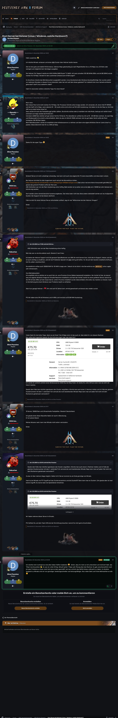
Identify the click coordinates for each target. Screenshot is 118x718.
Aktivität (41, 18)
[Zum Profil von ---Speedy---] (13, 103)
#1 (113, 53)
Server (63, 18)
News (7, 18)
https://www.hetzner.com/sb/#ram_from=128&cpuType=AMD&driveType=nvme (51, 182)
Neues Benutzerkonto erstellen (30, 608)
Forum (15, 18)
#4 (113, 171)
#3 (113, 137)
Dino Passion (14, 38)
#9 (113, 560)
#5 (113, 237)
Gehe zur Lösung (9, 46)
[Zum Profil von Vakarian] (13, 243)
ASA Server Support (33, 40)
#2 (113, 98)
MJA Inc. (13, 186)
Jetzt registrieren (109, 7)
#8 (113, 455)
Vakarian (13, 252)
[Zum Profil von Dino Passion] (4, 39)
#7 (113, 406)
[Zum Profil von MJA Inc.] (13, 177)
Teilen (101, 39)
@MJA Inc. (99, 266)
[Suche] (99, 18)
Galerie (31, 18)
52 (13, 264)
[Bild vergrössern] (69, 360)
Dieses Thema (109, 20)
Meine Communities (13, 123)
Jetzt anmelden (87, 608)
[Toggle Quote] (28, 244)
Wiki (23, 18)
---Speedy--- (13, 112)
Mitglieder (53, 18)
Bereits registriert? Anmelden (90, 7)
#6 (113, 330)
